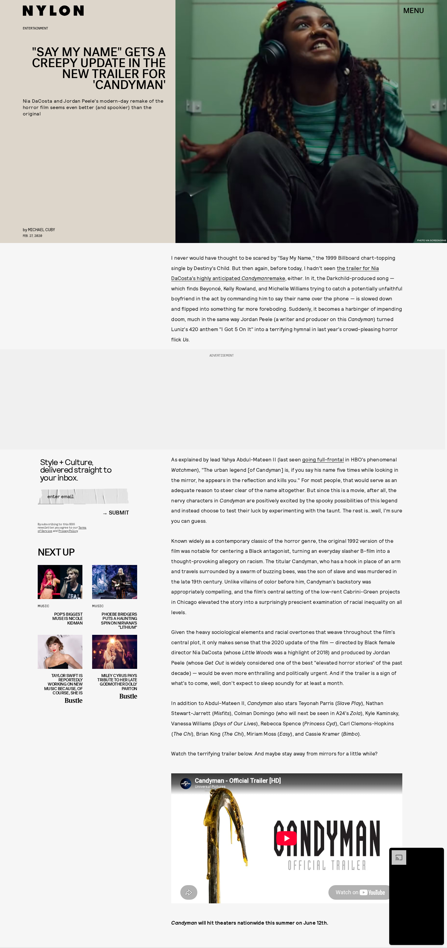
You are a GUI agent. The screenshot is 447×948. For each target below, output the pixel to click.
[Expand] (396, 853)
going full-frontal (323, 459)
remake (276, 278)
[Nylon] (53, 10)
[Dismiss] (437, 853)
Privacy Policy (68, 530)
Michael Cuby (41, 229)
